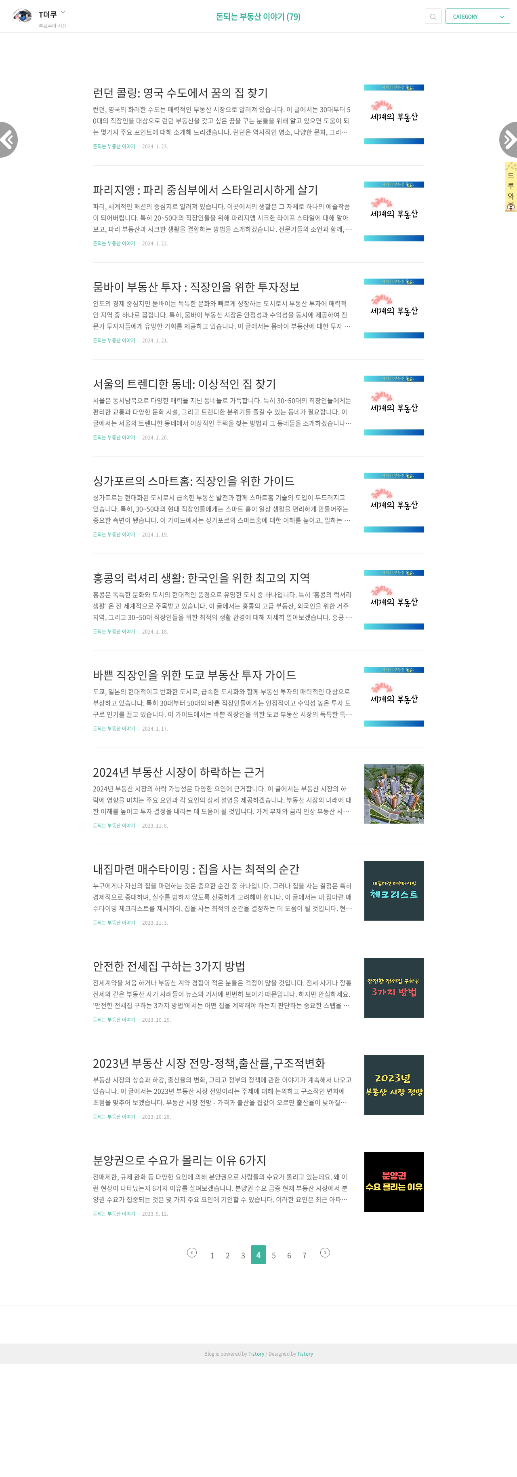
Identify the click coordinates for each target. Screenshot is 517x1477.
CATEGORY (466, 16)
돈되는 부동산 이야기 (114, 146)
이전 (192, 1252)
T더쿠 (49, 14)
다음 (325, 1252)
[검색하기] (433, 16)
